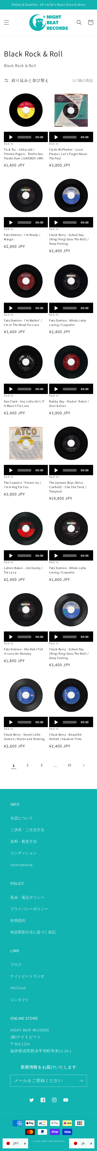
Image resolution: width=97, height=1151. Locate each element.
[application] (26, 137)
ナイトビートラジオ (27, 976)
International (21, 864)
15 (69, 765)
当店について (21, 818)
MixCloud (18, 987)
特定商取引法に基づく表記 (33, 932)
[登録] (81, 1080)
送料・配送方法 (23, 841)
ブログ (16, 964)
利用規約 (17, 920)
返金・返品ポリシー (27, 897)
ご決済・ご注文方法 (27, 829)
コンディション (23, 853)
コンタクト (19, 999)
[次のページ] (83, 765)
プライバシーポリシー (29, 909)
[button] (6, 22)
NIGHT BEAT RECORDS (52, 1141)
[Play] (10, 137)
